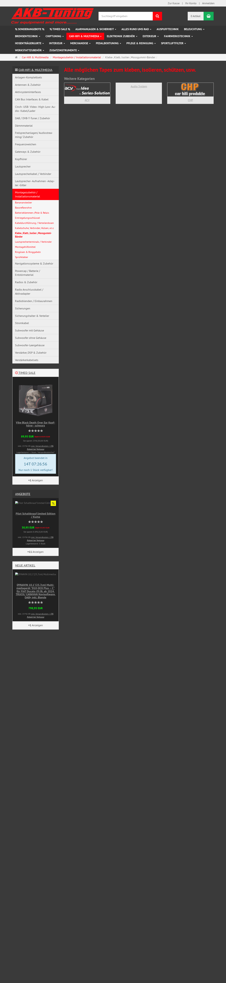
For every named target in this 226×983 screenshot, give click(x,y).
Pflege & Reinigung (140, 43)
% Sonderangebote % (29, 29)
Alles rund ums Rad (135, 29)
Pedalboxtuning (107, 43)
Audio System (139, 86)
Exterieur (150, 36)
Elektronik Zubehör (121, 36)
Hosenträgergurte (28, 43)
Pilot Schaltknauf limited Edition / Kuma (35, 515)
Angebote (22, 494)
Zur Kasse (174, 3)
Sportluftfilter (172, 43)
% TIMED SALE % (60, 29)
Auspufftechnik (168, 29)
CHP (190, 100)
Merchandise (79, 43)
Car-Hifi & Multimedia (84, 36)
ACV (87, 100)
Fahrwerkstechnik (177, 36)
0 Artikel (196, 16)
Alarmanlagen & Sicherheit (94, 29)
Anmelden (208, 3)
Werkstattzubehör (28, 50)
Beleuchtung (193, 29)
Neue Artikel (25, 565)
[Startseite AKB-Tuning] (53, 15)
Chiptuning (54, 36)
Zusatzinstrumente (63, 50)
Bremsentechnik (26, 36)
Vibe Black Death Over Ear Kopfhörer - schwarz (35, 424)
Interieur (56, 43)
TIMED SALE (26, 373)
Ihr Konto (191, 3)
